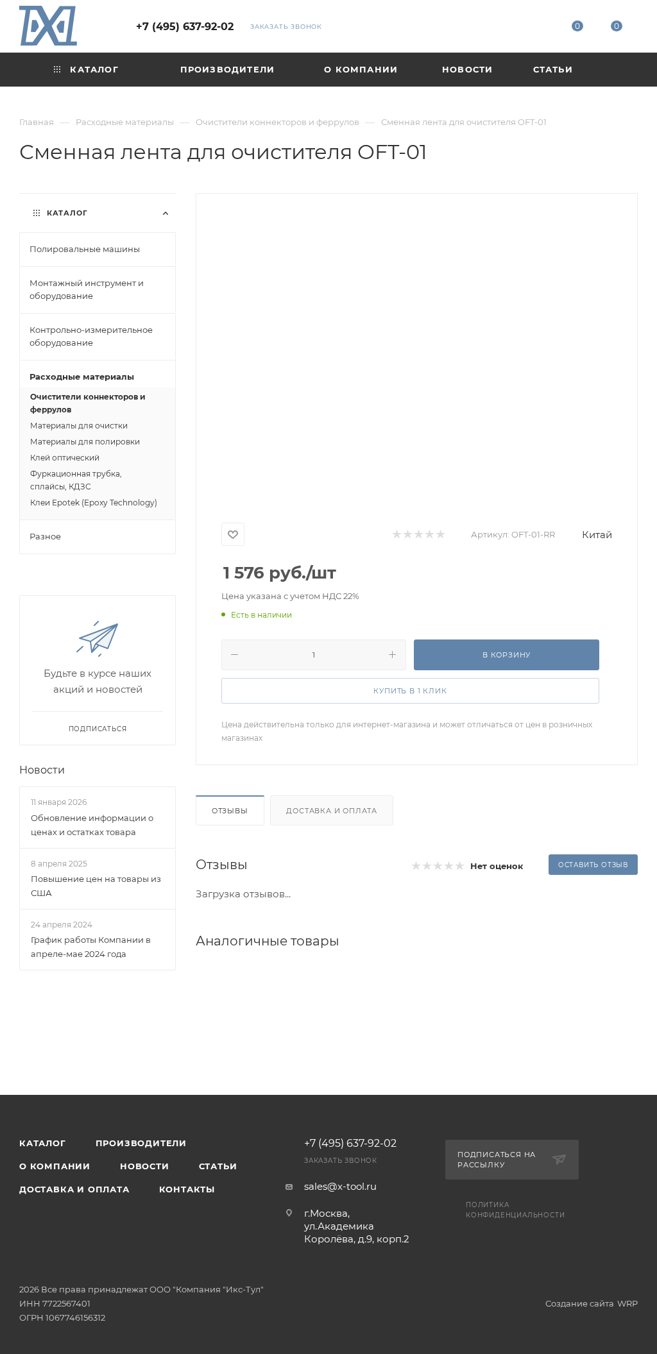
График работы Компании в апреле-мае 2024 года (91, 947)
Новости (42, 770)
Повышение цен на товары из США (96, 886)
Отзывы (230, 810)
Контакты (187, 1189)
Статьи (218, 1166)
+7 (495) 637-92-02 (185, 27)
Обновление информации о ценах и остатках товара (92, 825)
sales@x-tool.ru (340, 1186)
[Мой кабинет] (537, 29)
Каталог (42, 1143)
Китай (597, 535)
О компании (54, 1166)
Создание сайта (579, 1303)
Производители (141, 1143)
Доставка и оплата (331, 810)
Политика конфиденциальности (515, 1210)
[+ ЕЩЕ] (615, 70)
